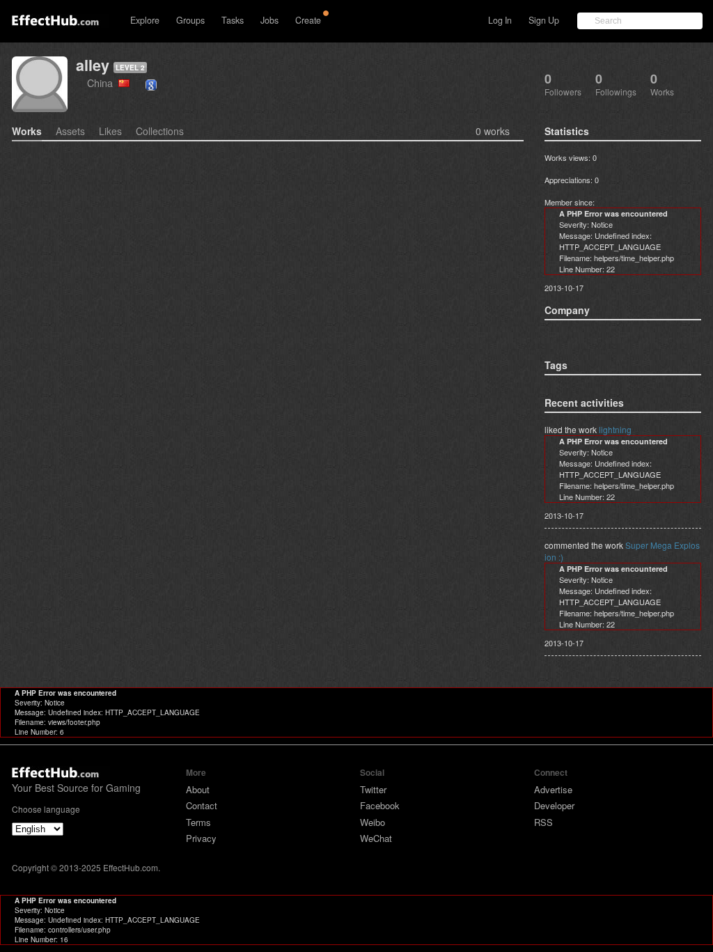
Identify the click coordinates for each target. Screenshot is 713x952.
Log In (500, 20)
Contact (201, 805)
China (102, 82)
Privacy (201, 838)
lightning (615, 429)
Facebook (380, 805)
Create (308, 20)
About (198, 789)
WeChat (376, 838)
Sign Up (543, 20)
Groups (190, 20)
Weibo (372, 822)
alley (92, 65)
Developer (554, 805)
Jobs (269, 20)
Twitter (373, 789)
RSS (543, 822)
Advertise (553, 789)
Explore (144, 20)
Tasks (232, 20)
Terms (198, 822)
